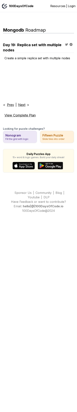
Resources (57, 6)
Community (44, 193)
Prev (10, 105)
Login (72, 6)
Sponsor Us (23, 193)
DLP (47, 197)
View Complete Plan (20, 115)
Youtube (34, 197)
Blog (59, 193)
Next (21, 105)
